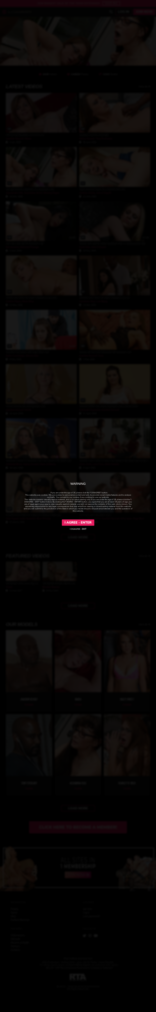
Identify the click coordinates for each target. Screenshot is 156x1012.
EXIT (84, 529)
